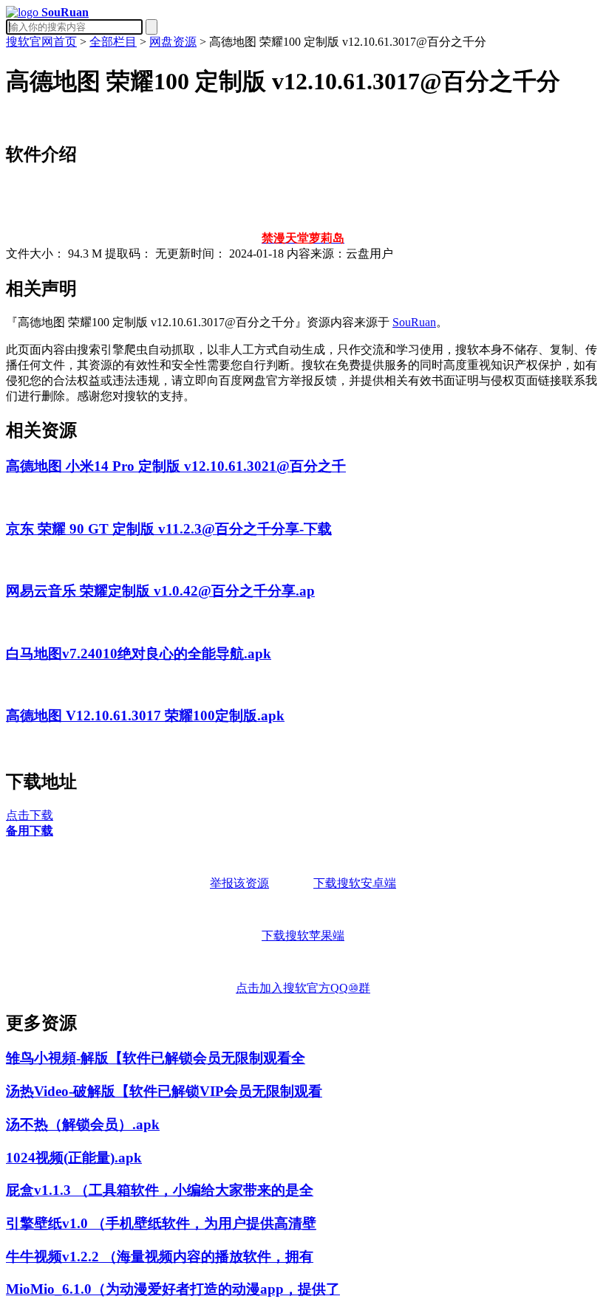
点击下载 (29, 815)
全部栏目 (113, 41)
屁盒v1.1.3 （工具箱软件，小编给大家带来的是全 (159, 1190)
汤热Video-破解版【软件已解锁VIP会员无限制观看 (164, 1091)
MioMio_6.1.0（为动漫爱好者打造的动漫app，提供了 (173, 1289)
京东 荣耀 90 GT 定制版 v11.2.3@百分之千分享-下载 (169, 529)
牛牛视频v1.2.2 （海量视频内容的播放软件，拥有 (159, 1256)
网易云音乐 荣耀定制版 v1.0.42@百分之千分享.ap (160, 591)
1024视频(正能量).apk (74, 1157)
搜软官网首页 (41, 41)
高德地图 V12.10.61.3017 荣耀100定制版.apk (145, 715)
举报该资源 (239, 883)
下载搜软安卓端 (354, 883)
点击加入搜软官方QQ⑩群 (303, 988)
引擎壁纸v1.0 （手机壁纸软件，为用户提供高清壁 (161, 1223)
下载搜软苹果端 (303, 935)
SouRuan (414, 322)
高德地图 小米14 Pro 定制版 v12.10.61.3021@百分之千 (176, 466)
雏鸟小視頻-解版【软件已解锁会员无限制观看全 (155, 1058)
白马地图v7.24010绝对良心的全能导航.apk (138, 653)
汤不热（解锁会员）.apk (83, 1124)
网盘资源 (173, 41)
